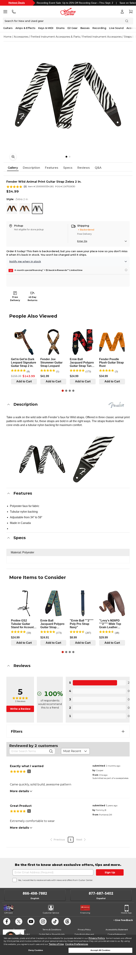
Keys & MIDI (45, 28)
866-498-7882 (35, 893)
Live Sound (116, 28)
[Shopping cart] (131, 12)
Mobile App (126, 913)
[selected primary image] (68, 96)
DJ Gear (72, 28)
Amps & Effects (25, 28)
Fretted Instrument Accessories (102, 36)
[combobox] (75, 751)
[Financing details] (126, 270)
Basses (85, 28)
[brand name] (116, 405)
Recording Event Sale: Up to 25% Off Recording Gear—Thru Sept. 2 (75, 2)
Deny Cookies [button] (35, 950)
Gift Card (8, 913)
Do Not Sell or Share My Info (52, 934)
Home (8, 36)
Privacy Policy (97, 938)
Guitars (8, 28)
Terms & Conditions (51, 929)
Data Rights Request (84, 934)
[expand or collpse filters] (123, 731)
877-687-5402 (101, 893)
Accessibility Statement (117, 929)
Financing (85, 913)
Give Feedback (124, 920)
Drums (60, 28)
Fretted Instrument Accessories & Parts (55, 36)
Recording (99, 28)
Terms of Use (56, 944)
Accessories (21, 36)
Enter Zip (82, 241)
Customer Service (51, 913)
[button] (68, 404)
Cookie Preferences (76, 944)
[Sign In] (122, 12)
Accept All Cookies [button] (100, 950)
